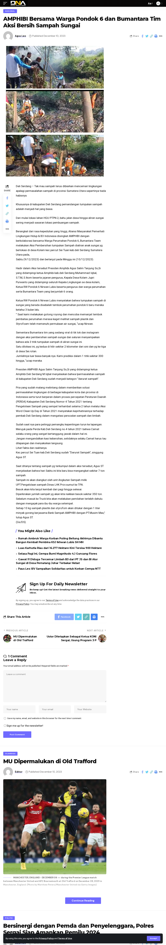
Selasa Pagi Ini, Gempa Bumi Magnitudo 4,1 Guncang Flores (57, 553)
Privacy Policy (46, 938)
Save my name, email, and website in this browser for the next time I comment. (44, 718)
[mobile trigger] (6, 3)
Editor (19, 771)
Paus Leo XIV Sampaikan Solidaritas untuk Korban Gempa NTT (59, 568)
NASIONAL (10, 11)
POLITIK (9, 918)
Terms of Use (65, 938)
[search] (144, 3)
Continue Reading (83, 900)
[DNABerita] (18, 3)
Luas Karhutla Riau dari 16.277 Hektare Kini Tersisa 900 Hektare (60, 548)
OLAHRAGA (10, 754)
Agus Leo (20, 36)
